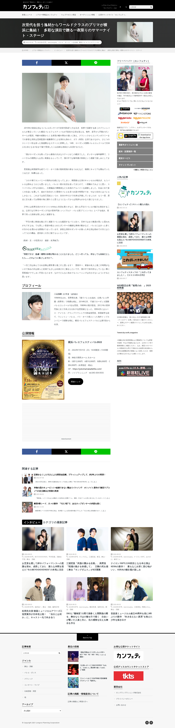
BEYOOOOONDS (41, 556)
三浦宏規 (92, 556)
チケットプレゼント (127, 165)
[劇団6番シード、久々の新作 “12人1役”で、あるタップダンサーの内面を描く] (27, 507)
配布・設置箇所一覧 (127, 151)
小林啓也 (137, 607)
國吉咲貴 (93, 607)
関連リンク (75, 381)
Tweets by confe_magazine (127, 333)
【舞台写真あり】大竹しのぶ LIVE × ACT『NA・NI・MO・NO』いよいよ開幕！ (93, 654)
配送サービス (124, 158)
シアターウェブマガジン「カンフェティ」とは (109, 6)
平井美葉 (52, 556)
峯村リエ (117, 559)
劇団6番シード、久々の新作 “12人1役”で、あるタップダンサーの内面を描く (67, 503)
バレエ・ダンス (64, 42)
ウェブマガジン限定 (68, 15)
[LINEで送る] (95, 63)
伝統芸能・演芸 (30, 691)
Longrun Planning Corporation (48, 723)
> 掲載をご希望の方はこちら (143, 170)
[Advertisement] (66, 419)
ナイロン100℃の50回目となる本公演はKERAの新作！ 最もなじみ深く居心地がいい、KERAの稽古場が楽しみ (131, 566)
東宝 (98, 556)
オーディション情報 (87, 15)
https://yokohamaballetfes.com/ (87, 369)
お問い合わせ (121, 705)
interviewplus (52, 42)
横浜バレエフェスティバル (89, 42)
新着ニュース (27, 15)
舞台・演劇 (31, 559)
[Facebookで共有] (37, 63)
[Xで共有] (66, 63)
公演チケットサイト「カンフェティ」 (112, 15)
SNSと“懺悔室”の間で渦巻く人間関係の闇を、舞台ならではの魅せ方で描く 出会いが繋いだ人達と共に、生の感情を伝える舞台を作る (87, 618)
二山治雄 (74, 42)
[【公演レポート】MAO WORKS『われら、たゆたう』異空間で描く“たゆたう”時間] (73, 669)
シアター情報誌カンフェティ (46, 15)
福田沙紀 (101, 607)
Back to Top (87, 638)
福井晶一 (38, 607)
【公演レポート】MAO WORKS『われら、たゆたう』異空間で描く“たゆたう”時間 (93, 667)
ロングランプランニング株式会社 (128, 692)
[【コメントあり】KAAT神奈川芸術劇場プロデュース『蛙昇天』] (73, 682)
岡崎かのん (146, 607)
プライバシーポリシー (124, 699)
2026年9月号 (28, 556)
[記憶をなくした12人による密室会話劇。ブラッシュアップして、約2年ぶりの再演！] (27, 478)
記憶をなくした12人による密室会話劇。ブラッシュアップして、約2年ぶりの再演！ (70, 474)
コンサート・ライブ (31, 685)
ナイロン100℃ (139, 556)
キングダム (83, 556)
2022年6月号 (41, 42)
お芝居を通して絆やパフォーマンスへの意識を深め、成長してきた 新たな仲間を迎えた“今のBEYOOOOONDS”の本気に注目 (43, 566)
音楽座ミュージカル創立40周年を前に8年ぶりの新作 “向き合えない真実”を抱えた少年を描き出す (131, 616)
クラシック (28, 679)
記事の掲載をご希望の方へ (78, 701)
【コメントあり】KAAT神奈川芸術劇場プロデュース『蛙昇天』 (93, 679)
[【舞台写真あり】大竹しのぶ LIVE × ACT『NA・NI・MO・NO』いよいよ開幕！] (73, 656)
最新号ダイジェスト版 (128, 144)
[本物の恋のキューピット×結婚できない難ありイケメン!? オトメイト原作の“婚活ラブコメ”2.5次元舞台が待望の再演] (27, 491)
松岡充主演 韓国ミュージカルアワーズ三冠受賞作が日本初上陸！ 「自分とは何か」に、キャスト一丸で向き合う (42, 614)
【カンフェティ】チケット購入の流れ (133, 204)
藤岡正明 (55, 607)
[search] (151, 7)
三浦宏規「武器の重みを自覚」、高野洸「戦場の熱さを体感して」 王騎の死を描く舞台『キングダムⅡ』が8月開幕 (87, 566)
